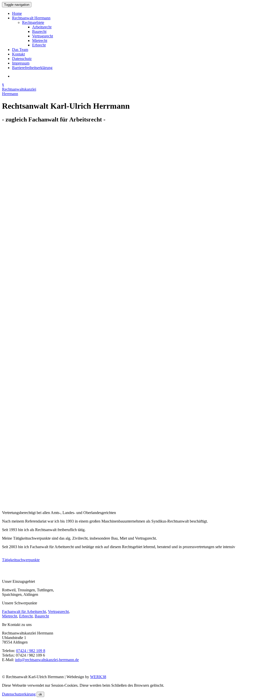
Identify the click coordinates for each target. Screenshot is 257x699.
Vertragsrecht (42, 36)
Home (17, 13)
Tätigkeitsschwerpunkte (21, 560)
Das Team (20, 49)
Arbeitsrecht (41, 27)
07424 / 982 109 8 (30, 651)
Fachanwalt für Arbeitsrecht (24, 611)
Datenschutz (22, 58)
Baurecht (39, 31)
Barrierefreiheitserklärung (32, 68)
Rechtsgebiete (33, 22)
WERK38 (98, 677)
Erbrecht (39, 45)
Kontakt (18, 54)
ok (40, 694)
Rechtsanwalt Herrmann (31, 18)
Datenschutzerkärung (19, 694)
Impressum (20, 63)
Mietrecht (39, 40)
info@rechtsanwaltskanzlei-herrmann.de (47, 660)
